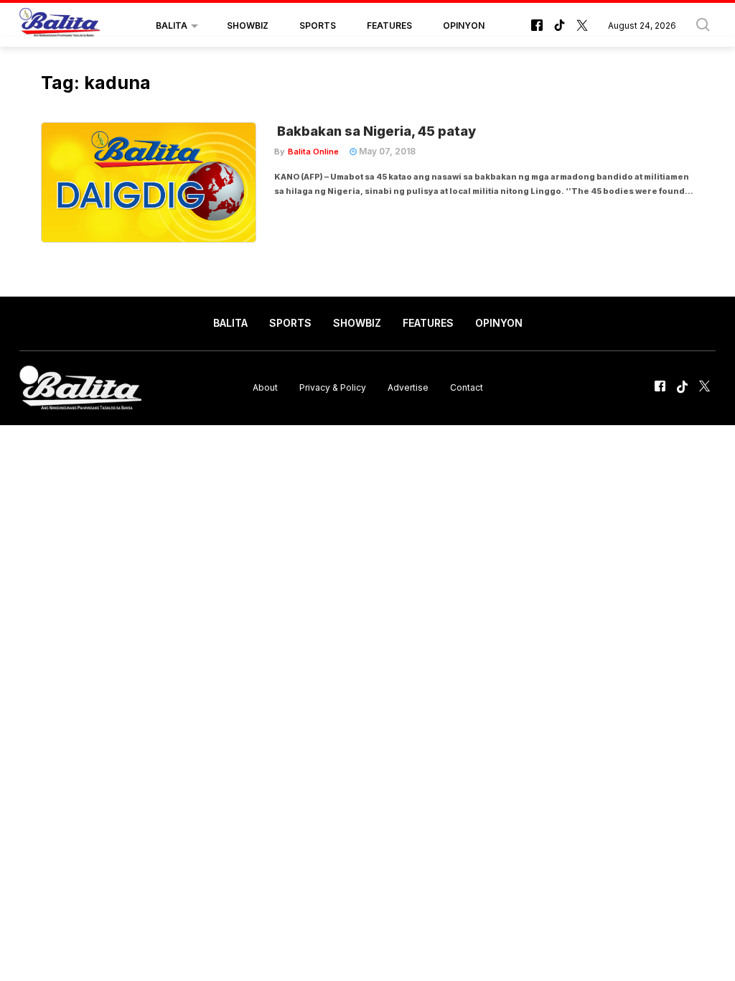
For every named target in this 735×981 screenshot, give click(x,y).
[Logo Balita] (59, 26)
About (265, 387)
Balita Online (313, 152)
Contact (466, 387)
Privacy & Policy (332, 387)
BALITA (171, 25)
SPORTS (317, 25)
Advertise (408, 387)
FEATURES (389, 25)
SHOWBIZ (247, 25)
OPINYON (463, 25)
